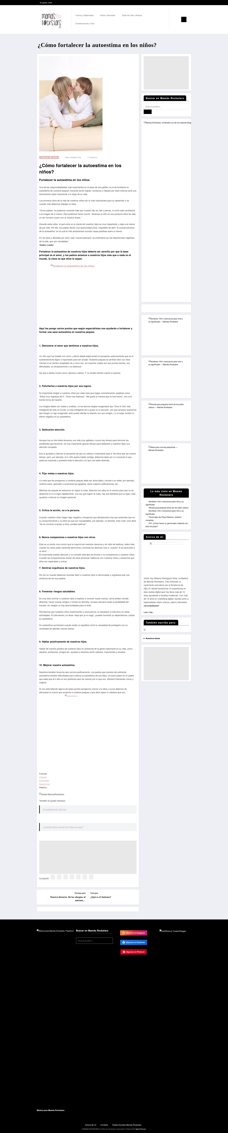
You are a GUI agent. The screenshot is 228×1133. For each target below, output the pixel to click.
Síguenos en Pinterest (135, 952)
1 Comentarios (92, 157)
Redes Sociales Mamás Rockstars (126, 1124)
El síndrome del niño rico (54, 809)
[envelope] (78, 876)
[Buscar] (173, 19)
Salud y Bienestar (107, 15)
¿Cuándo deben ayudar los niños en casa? (63, 826)
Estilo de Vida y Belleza (132, 15)
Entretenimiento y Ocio (85, 23)
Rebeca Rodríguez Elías (73, 157)
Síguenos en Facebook (135, 942)
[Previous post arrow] (40, 897)
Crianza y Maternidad (84, 15)
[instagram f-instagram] (185, 2)
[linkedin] (65, 876)
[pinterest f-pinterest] (189, 2)
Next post (94, 893)
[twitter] (59, 876)
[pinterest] (72, 876)
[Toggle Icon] (183, 19)
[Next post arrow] (136, 897)
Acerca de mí (90, 1124)
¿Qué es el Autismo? (100, 897)
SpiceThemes (140, 1129)
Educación (44, 157)
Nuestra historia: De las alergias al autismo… (68, 899)
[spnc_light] (177, 19)
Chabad (43, 777)
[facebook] (52, 876)
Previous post (80, 893)
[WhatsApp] (91, 876)
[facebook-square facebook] (181, 2)
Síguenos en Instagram (135, 933)
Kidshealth (44, 780)
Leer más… (149, 612)
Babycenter (44, 784)
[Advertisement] (88, 857)
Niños (55, 157)
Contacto (104, 1124)
